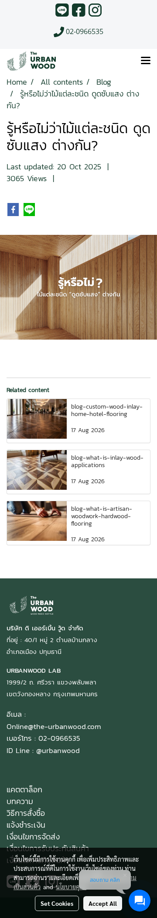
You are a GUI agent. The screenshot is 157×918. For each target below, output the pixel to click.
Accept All (103, 903)
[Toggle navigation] (145, 61)
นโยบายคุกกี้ (71, 886)
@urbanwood (58, 750)
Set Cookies (57, 903)
